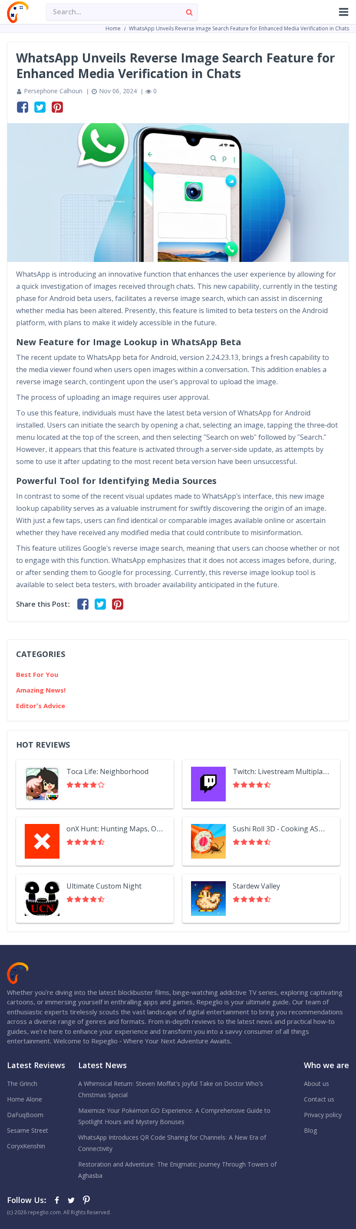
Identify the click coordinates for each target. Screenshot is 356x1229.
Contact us (319, 1099)
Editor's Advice (40, 705)
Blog (310, 1130)
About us (316, 1083)
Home (113, 29)
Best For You (37, 674)
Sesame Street (27, 1130)
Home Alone (24, 1099)
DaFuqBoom (25, 1114)
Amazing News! (41, 690)
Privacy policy (323, 1114)
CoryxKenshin (26, 1146)
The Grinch (22, 1083)
